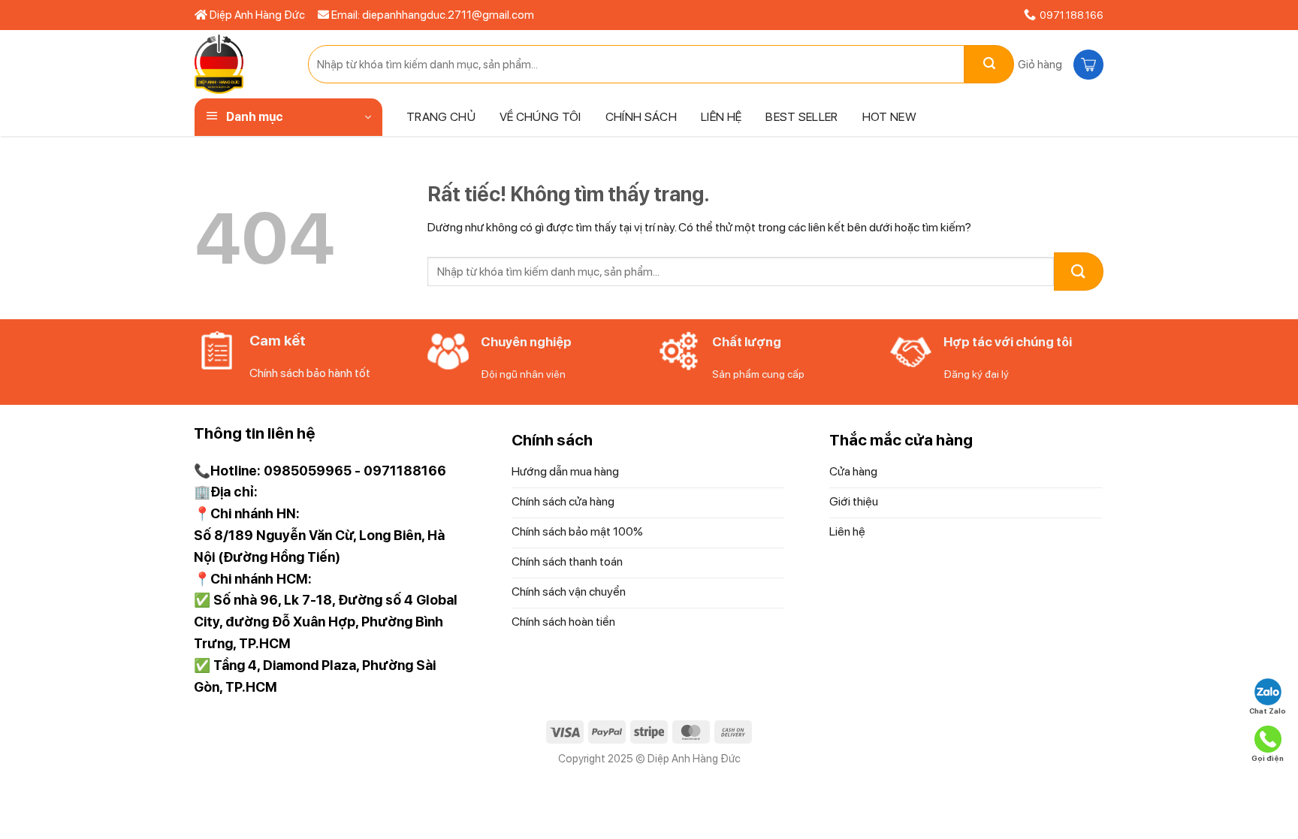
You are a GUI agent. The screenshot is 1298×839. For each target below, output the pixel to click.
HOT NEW (889, 117)
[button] (1058, 64)
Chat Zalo (1267, 710)
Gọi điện (1267, 757)
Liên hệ (721, 117)
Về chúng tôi (540, 117)
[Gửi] (989, 64)
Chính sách (641, 117)
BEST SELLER (801, 117)
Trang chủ (440, 117)
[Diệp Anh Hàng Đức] (240, 64)
